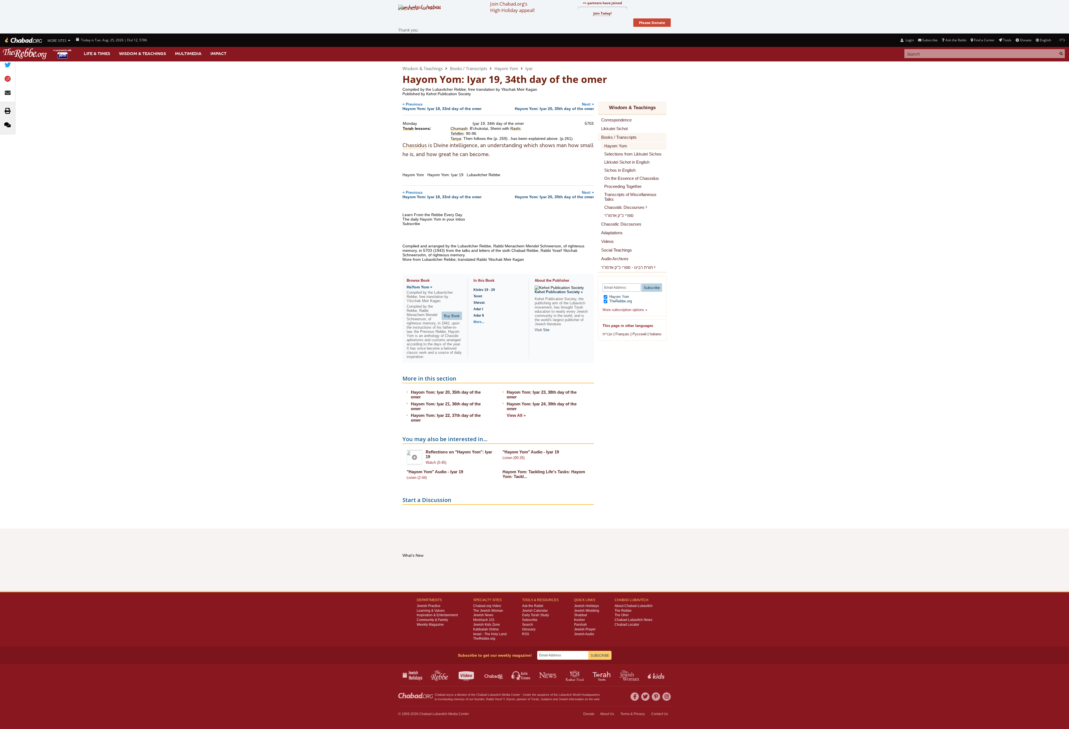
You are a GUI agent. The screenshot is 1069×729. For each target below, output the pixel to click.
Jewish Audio (584, 634)
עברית (607, 334)
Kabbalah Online (486, 629)
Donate (1025, 40)
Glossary (528, 629)
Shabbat (580, 615)
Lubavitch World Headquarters (579, 694)
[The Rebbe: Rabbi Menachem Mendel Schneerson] (38, 54)
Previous (442, 106)
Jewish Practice (428, 606)
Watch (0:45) (436, 462)
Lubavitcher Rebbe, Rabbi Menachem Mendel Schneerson (509, 246)
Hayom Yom (506, 68)
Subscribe (529, 620)
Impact (218, 53)
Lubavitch (494, 694)
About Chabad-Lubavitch (634, 606)
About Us (607, 714)
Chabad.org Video (487, 606)
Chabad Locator (627, 625)
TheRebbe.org (620, 301)
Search (527, 625)
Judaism (546, 699)
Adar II (478, 315)
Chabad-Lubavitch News (633, 620)
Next (554, 106)
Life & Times (97, 53)
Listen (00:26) (513, 458)
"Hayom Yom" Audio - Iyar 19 (530, 452)
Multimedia (188, 53)
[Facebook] (635, 696)
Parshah (580, 625)
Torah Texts (602, 675)
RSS (525, 634)
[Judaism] (23, 40)
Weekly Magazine (430, 625)
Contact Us (659, 714)
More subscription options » (625, 310)
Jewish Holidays (586, 606)
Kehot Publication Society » (559, 292)
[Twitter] (645, 696)
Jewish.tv (467, 675)
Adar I (478, 309)
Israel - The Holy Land (490, 634)
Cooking (575, 675)
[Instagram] (666, 696)
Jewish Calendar (535, 611)
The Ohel (622, 615)
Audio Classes (521, 675)
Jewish (563, 699)
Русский (639, 334)
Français (622, 334)
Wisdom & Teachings (142, 53)
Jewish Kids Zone (486, 625)
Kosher (579, 620)
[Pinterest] (656, 696)
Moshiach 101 (484, 620)
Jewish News (483, 615)
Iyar (529, 68)
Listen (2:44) (417, 477)
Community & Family (432, 620)
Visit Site (542, 330)
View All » (516, 415)
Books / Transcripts (468, 68)
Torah (535, 699)
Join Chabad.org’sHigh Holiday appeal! (512, 7)
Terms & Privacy (632, 714)
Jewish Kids (656, 675)
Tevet (477, 296)
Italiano (655, 334)
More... (478, 322)
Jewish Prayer (585, 629)
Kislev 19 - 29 (484, 290)
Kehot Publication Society (448, 94)
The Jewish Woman (488, 611)
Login (909, 40)
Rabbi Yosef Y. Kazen (500, 699)
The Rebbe (623, 611)
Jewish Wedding (586, 611)
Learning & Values (431, 611)
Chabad (481, 694)
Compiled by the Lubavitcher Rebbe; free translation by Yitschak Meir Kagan (469, 89)
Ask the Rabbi (955, 40)
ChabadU (494, 675)
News (548, 675)
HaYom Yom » (419, 287)
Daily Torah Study (535, 615)
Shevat (479, 303)
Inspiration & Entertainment (437, 615)
